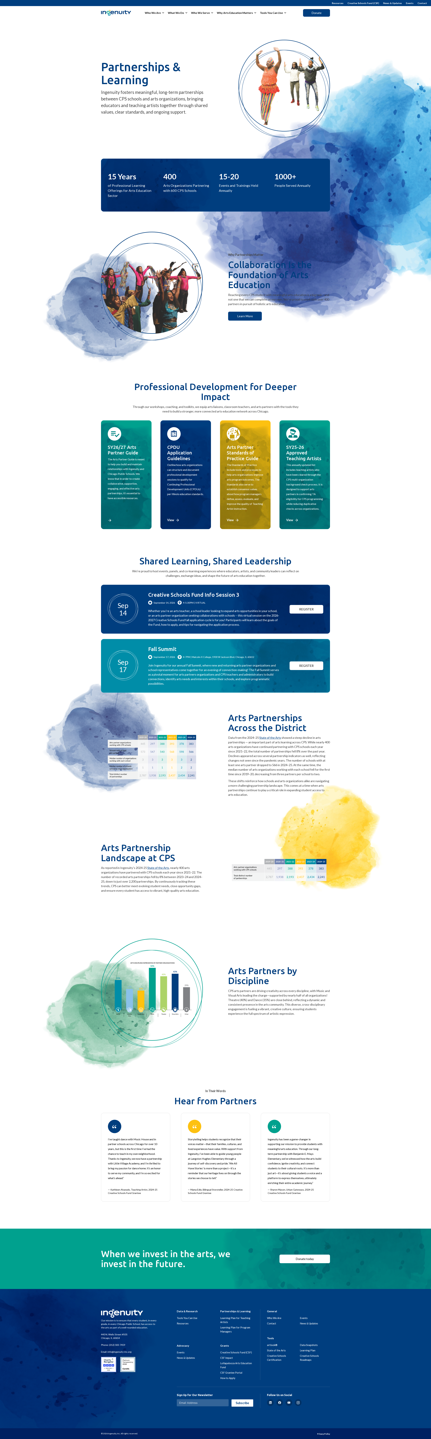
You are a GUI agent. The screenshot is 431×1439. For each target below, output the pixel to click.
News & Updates (392, 3)
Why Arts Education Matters (235, 12)
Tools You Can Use (271, 12)
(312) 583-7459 (117, 1344)
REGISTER (306, 609)
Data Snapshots (309, 1344)
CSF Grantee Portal (231, 1372)
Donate (316, 13)
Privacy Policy (323, 1434)
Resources (337, 3)
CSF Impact (226, 1357)
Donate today (305, 1259)
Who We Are (153, 12)
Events (409, 3)
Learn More (245, 316)
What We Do (176, 12)
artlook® (272, 1344)
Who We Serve (200, 12)
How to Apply (227, 1377)
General (272, 1311)
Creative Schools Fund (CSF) (363, 3)
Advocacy (183, 1345)
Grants (224, 1345)
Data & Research (187, 1311)
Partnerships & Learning (235, 1311)
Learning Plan (307, 1350)
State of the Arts (270, 737)
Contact (422, 3)
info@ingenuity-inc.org (119, 1351)
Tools (270, 1338)
